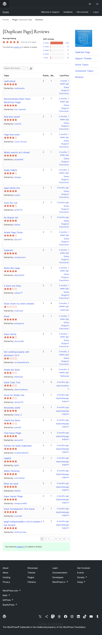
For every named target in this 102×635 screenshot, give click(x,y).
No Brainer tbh (11, 217)
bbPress (8, 600)
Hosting (6, 577)
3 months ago (63, 188)
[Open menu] (98, 4)
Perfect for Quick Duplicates (18, 445)
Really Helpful (10, 170)
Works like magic (12, 268)
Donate (82, 577)
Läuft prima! (9, 81)
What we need (11, 483)
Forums (6, 12)
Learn (55, 568)
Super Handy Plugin (13, 496)
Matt (6, 595)
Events (80, 572)
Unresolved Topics (84, 71)
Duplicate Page (25, 20)
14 (56, 539)
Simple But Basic (12, 369)
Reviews (79, 77)
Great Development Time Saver (19, 509)
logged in (17, 47)
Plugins (30, 577)
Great (6, 316)
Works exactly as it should (17, 152)
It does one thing (12, 285)
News (5, 572)
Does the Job (10, 202)
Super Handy (10, 334)
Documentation (59, 572)
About (5, 568)
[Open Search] (90, 4)
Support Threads (83, 58)
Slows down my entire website (19, 303)
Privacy (6, 582)
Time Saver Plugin (12, 433)
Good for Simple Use (14, 395)
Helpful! (7, 458)
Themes (31, 572)
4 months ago (63, 382)
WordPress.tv (60, 582)
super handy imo (12, 188)
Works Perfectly (12, 471)
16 (64, 539)
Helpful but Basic (12, 420)
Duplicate (8, 250)
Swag (81, 582)
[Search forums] (30, 68)
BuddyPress (10, 604)
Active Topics (81, 64)
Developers (57, 577)
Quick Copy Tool (12, 382)
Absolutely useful (12, 407)
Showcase (32, 568)
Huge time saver (12, 134)
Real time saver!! (12, 116)
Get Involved (83, 568)
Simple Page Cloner (13, 232)
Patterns (31, 582)
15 (60, 539)
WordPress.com (12, 590)
